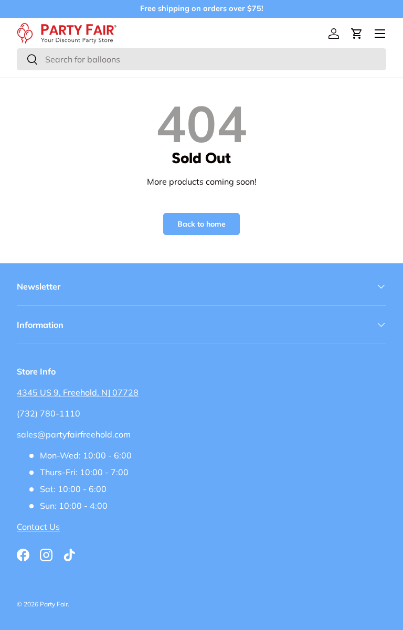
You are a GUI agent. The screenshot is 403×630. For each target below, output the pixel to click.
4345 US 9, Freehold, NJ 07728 (78, 392)
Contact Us (38, 526)
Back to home (201, 224)
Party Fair (54, 604)
